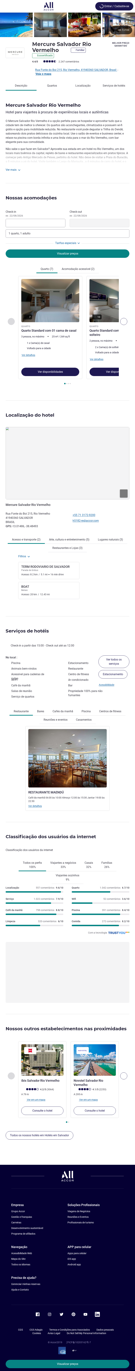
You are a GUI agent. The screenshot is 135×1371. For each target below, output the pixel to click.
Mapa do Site (18, 1258)
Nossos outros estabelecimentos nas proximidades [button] (66, 1028)
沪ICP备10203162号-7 (78, 1342)
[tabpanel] (67, 331)
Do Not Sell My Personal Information (86, 1333)
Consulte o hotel (42, 1110)
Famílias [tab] (106, 865)
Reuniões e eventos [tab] (56, 719)
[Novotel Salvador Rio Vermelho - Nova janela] (95, 1060)
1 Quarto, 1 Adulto (19, 233)
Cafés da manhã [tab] (63, 711)
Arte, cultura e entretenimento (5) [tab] (69, 539)
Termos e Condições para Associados (69, 1329)
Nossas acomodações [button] (31, 198)
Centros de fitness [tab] (110, 711)
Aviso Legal (54, 1333)
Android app (74, 1264)
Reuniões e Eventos (78, 1216)
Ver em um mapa (35, 1099)
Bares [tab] (40, 711)
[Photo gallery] (67, 25)
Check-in (14, 213)
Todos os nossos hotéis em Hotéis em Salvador (39, 1135)
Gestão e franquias (21, 1216)
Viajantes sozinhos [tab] (67, 877)
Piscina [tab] (86, 711)
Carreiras (16, 1222)
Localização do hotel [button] (30, 415)
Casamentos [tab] (84, 719)
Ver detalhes (35, 806)
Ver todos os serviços (114, 661)
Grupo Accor (18, 1211)
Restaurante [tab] (21, 711)
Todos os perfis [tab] (32, 865)
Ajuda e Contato (20, 1289)
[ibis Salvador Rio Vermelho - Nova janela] (42, 1060)
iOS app (72, 1258)
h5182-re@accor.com (86, 520)
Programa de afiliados (23, 1233)
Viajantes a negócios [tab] (63, 865)
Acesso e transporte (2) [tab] (26, 539)
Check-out (78, 213)
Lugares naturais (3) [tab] (110, 539)
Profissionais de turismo (81, 1222)
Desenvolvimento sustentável (27, 1228)
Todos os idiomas (20, 1264)
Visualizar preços (67, 1364)
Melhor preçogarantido (120, 44)
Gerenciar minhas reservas (25, 1284)
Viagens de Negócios (79, 1211)
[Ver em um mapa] (67, 463)
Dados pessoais (105, 1329)
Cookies (36, 1333)
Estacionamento (113, 674)
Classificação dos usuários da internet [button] (51, 836)
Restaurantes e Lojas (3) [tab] (67, 548)
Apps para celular (77, 1253)
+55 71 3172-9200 (84, 515)
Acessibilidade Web (21, 1253)
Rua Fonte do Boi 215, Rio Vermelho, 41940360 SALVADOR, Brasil (76, 70)
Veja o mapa (43, 74)
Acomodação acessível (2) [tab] (78, 269)
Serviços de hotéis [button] (27, 631)
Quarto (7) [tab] (47, 269)
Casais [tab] (89, 865)
